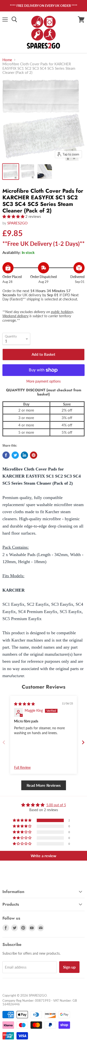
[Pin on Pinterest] (33, 455)
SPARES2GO (17, 223)
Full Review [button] (22, 767)
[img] (24, 704)
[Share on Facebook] (6, 455)
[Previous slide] (4, 742)
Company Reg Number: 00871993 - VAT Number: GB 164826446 (39, 1002)
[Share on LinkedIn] (24, 455)
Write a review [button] (43, 855)
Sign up (69, 967)
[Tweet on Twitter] (15, 455)
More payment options (43, 381)
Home (7, 60)
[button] (13, 216)
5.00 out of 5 (56, 805)
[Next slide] (83, 742)
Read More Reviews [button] (44, 785)
